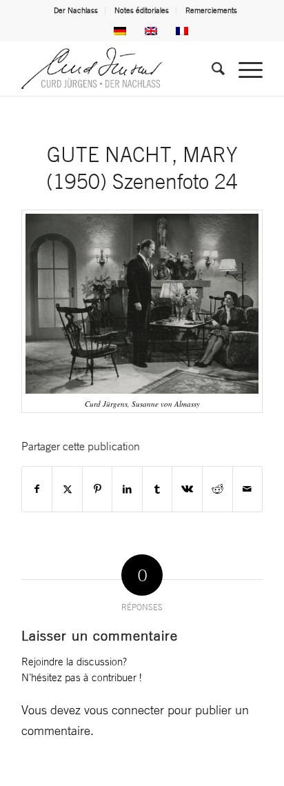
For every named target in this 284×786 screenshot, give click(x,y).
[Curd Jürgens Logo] (117, 68)
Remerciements (211, 10)
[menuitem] (76, 10)
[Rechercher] (211, 68)
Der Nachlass (76, 10)
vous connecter (124, 709)
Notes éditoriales (141, 10)
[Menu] (244, 68)
